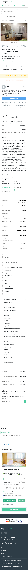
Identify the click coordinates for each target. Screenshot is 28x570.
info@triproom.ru (8, 543)
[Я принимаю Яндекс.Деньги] (9, 520)
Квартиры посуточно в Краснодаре (10, 8)
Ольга (8, 86)
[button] (24, 1)
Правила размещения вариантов (11, 560)
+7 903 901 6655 (8, 537)
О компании (4, 548)
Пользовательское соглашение (10, 563)
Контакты (4, 551)
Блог (2, 553)
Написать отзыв (5, 432)
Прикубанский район (7, 11)
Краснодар (4, 56)
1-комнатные (5, 14)
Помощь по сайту (6, 556)
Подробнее (21, 500)
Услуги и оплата (18, 548)
